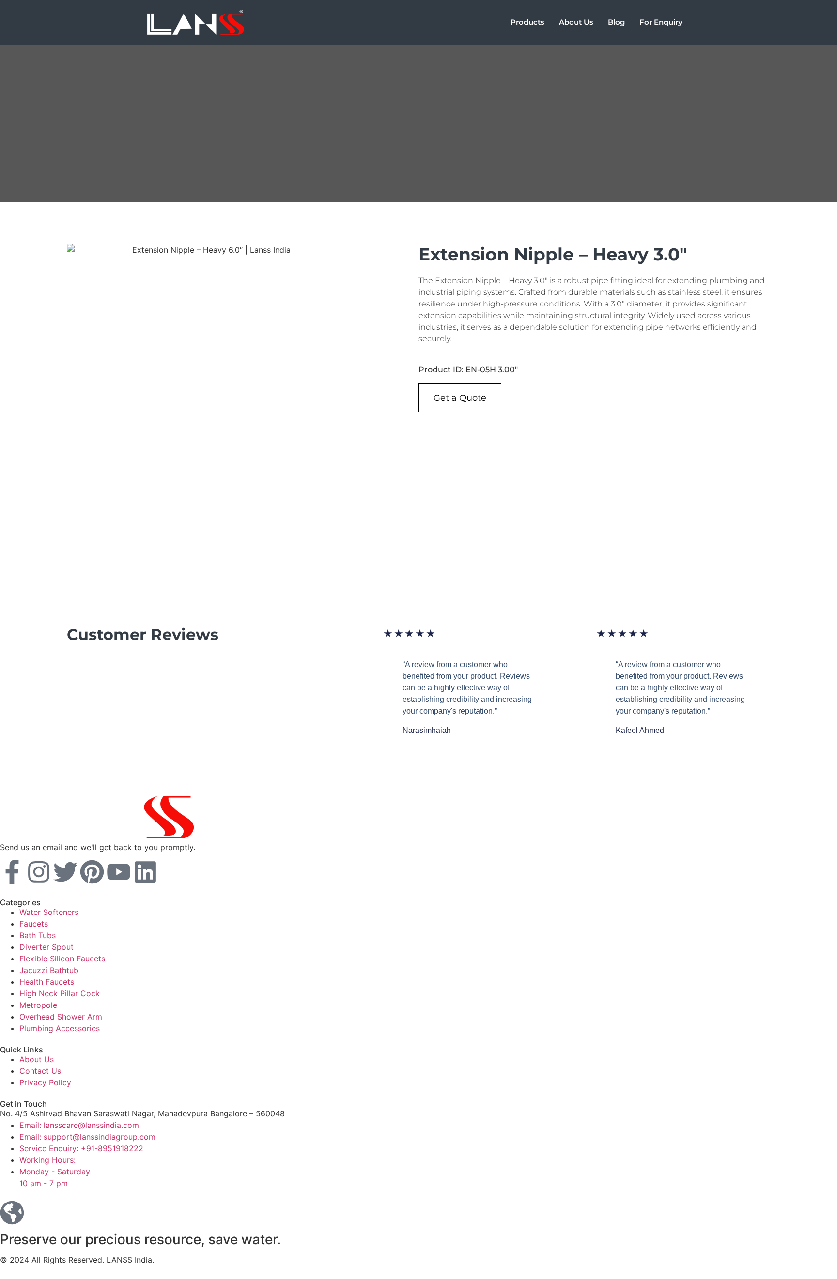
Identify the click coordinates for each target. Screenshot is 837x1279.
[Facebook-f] (12, 872)
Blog (616, 22)
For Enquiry (660, 22)
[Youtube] (119, 872)
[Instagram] (39, 872)
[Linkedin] (145, 872)
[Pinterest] (92, 872)
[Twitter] (65, 872)
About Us (576, 22)
